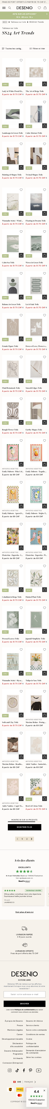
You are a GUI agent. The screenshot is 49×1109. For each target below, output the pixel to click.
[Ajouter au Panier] (21, 84)
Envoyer (24, 1003)
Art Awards (18, 1058)
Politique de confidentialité (25, 1010)
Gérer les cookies (34, 1057)
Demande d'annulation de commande (36, 1051)
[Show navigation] (4, 8)
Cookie (29, 1039)
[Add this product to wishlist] (21, 60)
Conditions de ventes (35, 1034)
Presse (20, 1025)
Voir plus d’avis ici (24, 912)
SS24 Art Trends (36, 22)
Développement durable (12, 1039)
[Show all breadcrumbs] (5, 22)
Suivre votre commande (36, 1030)
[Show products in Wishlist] (39, 8)
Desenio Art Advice (34, 1021)
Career (20, 1034)
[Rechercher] (10, 8)
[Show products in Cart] (45, 8)
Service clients (32, 1025)
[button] (36, 1097)
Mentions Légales (15, 1030)
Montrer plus (24, 827)
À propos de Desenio (14, 1021)
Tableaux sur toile (18, 22)
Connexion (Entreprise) (13, 1063)
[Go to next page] (31, 839)
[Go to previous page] (17, 839)
